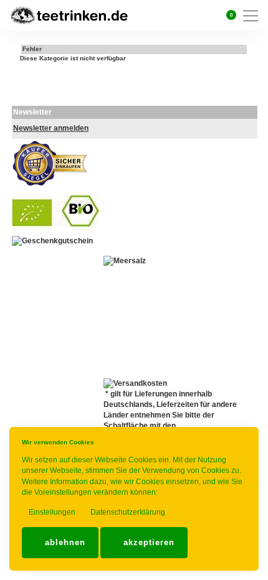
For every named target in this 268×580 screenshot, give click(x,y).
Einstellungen (51, 512)
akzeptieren (147, 542)
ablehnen (63, 542)
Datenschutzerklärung (127, 512)
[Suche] (195, 15)
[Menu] (253, 16)
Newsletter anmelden (51, 128)
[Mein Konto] (211, 15)
